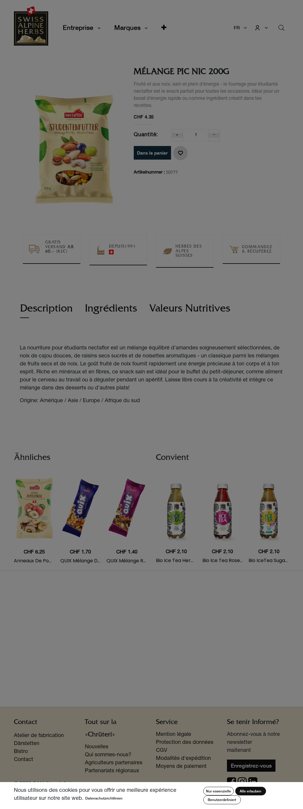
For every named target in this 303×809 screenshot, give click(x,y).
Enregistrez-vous (251, 765)
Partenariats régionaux (112, 771)
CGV (161, 750)
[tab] (46, 311)
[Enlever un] (214, 135)
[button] (163, 28)
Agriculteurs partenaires (113, 763)
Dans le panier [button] (152, 152)
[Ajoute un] (177, 135)
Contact (23, 760)
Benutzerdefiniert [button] (222, 799)
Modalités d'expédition (183, 758)
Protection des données (184, 742)
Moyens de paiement (181, 766)
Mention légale (173, 734)
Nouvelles (96, 747)
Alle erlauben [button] (250, 791)
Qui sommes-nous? (108, 755)
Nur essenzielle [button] (218, 791)
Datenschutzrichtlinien (104, 798)
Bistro (21, 752)
